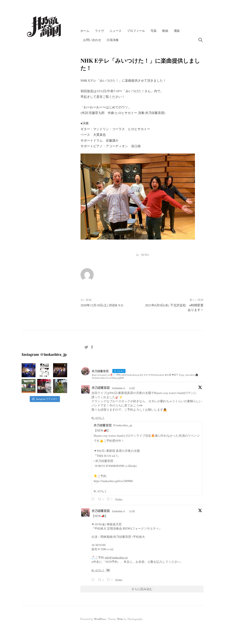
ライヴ (99, 31)
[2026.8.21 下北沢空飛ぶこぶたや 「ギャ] (29, 370)
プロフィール (136, 31)
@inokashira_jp (118, 387)
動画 (165, 31)
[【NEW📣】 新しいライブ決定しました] (29, 386)
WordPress (100, 619)
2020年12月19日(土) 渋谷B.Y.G (102, 305)
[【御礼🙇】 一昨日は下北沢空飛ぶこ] (60, 370)
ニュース (115, 31)
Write (120, 619)
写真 (154, 31)
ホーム (84, 31)
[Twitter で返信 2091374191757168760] (94, 499)
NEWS (145, 255)
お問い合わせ (92, 40)
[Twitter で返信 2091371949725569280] (94, 580)
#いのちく (98, 418)
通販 (177, 31)
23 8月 (132, 387)
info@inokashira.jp (116, 557)
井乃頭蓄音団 (101, 387)
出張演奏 (113, 40)
